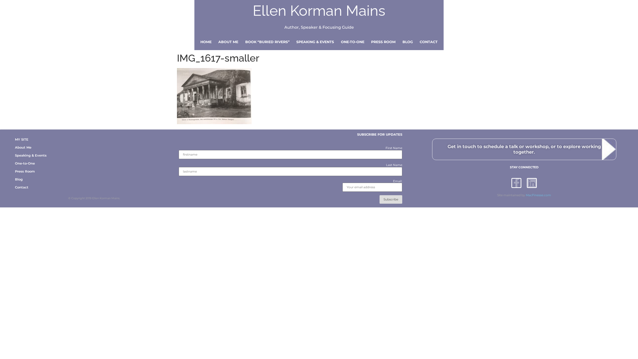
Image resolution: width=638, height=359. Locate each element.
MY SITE (21, 139)
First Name (394, 148)
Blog (407, 42)
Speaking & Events (315, 42)
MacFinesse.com (538, 195)
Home (206, 42)
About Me (228, 42)
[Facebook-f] (516, 183)
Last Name (394, 165)
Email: (397, 181)
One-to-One (352, 42)
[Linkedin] (532, 183)
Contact (429, 42)
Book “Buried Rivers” (267, 42)
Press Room (383, 42)
